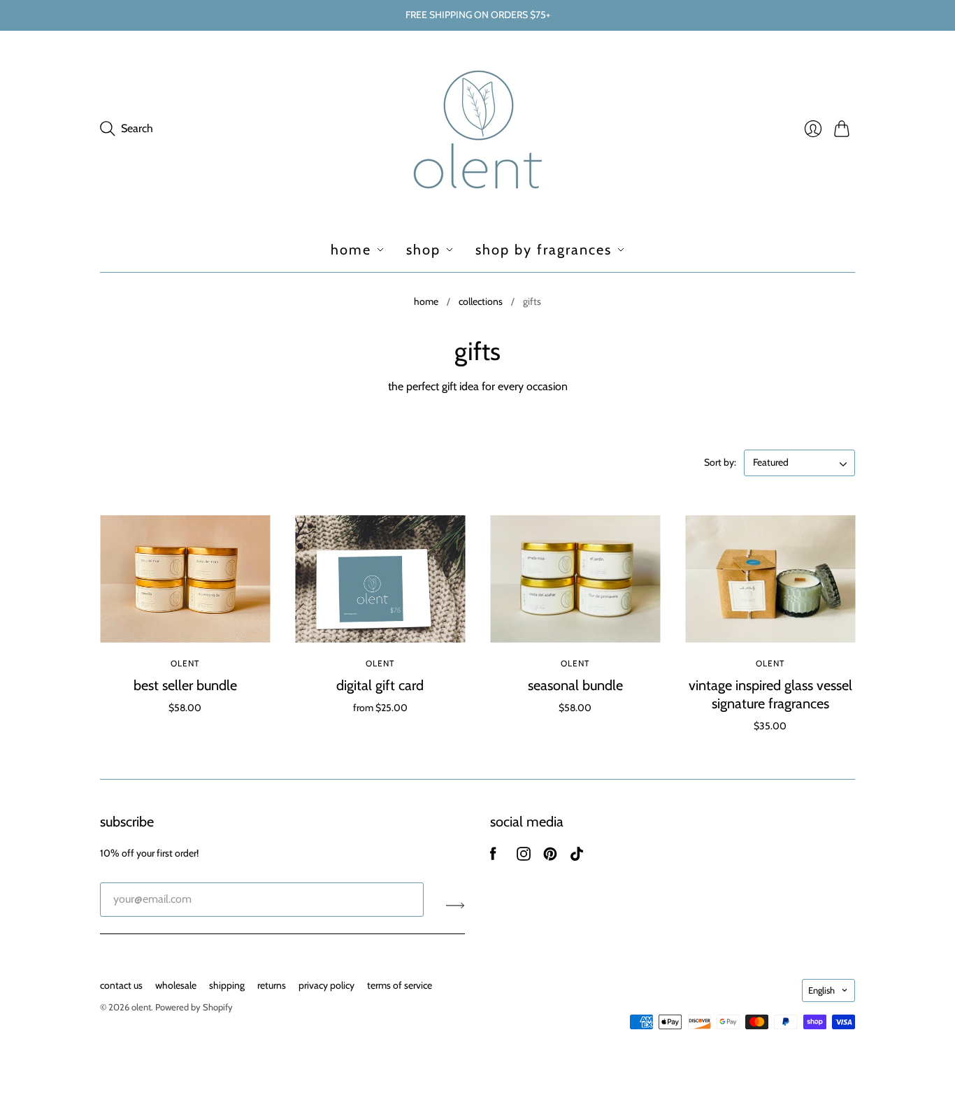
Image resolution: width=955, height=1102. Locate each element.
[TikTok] (577, 857)
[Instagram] (524, 857)
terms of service (399, 985)
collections (481, 301)
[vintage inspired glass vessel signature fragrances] (770, 579)
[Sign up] (455, 905)
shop (423, 249)
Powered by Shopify (194, 1006)
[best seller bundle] (185, 579)
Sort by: (721, 462)
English (821, 990)
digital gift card (380, 685)
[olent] (478, 129)
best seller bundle (185, 685)
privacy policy (326, 985)
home (351, 249)
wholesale (175, 985)
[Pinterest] (550, 857)
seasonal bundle (575, 685)
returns (271, 985)
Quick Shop (185, 622)
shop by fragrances (543, 249)
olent (185, 663)
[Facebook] (493, 857)
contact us (121, 985)
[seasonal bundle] (575, 579)
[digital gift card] (380, 579)
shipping (227, 985)
